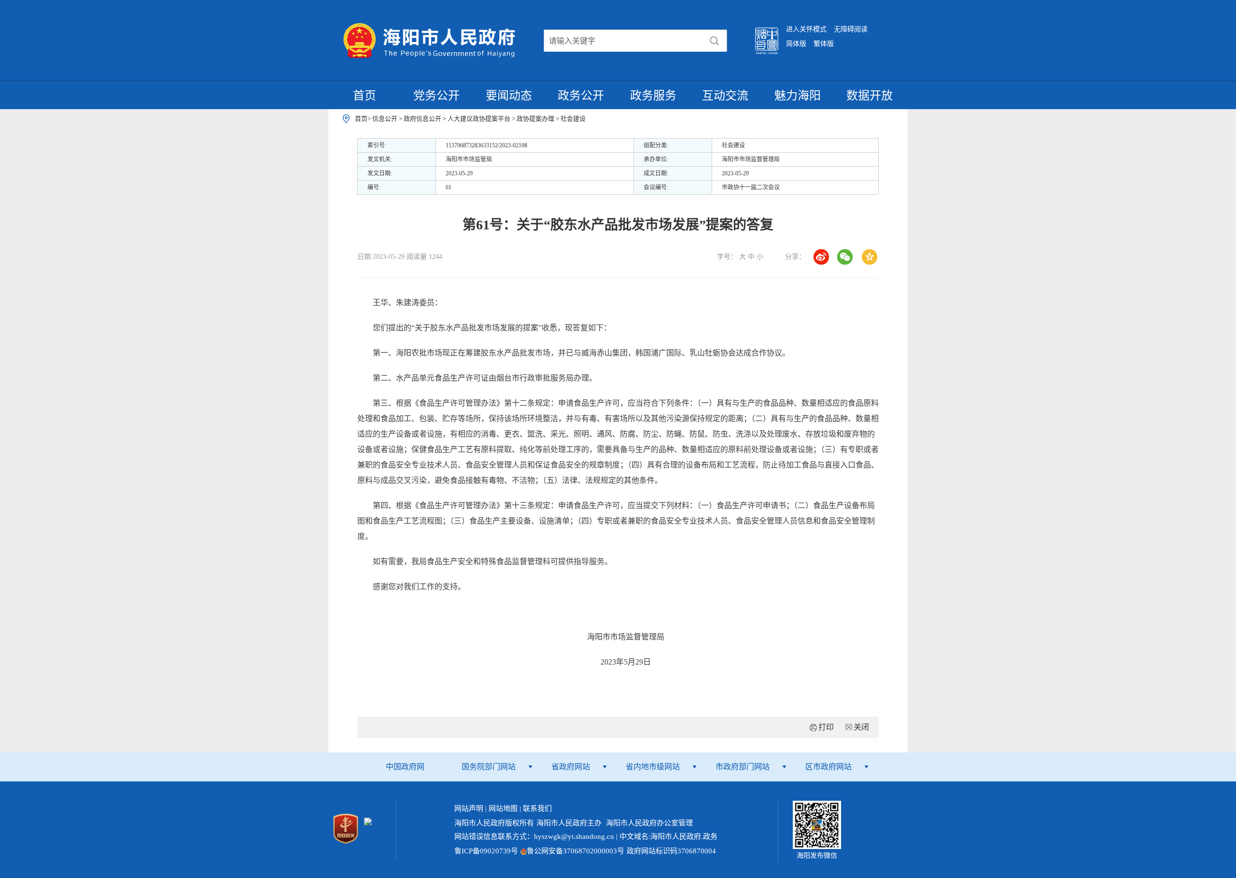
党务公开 (436, 95)
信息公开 (385, 118)
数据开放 (869, 95)
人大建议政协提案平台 (480, 118)
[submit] (714, 41)
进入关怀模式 (806, 29)
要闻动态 (509, 95)
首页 (364, 95)
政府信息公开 (423, 118)
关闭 (861, 727)
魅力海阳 (797, 95)
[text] (623, 41)
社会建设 (573, 118)
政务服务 (653, 95)
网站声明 (468, 808)
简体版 (796, 43)
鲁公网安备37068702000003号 (575, 851)
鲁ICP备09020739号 (486, 851)
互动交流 (725, 95)
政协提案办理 (536, 118)
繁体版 (824, 43)
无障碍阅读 (851, 29)
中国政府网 (405, 767)
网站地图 (503, 808)
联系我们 (537, 808)
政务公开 (581, 95)
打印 (826, 727)
